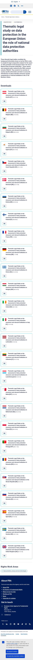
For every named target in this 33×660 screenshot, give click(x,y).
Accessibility (3, 635)
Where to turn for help (9, 592)
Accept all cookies (12, 651)
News (4, 596)
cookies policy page (12, 643)
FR (4, 241)
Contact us (7, 614)
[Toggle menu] (29, 12)
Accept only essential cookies (15, 656)
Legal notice (11, 634)
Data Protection (24, 634)
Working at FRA (7, 594)
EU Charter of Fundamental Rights (12, 589)
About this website (5, 634)
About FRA (6, 587)
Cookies (17, 634)
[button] (11, 5)
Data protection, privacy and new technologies (14, 571)
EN (4, 101)
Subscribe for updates (9, 598)
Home (2, 17)
